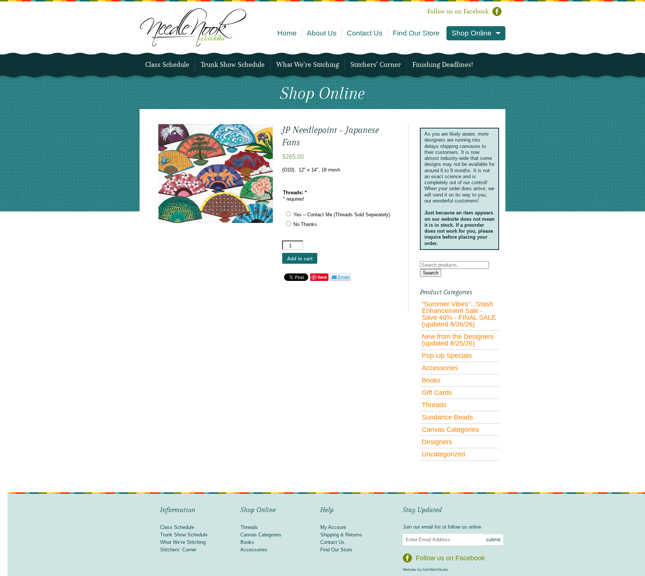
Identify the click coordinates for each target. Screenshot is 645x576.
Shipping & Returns (341, 535)
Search (430, 273)
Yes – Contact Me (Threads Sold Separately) (341, 214)
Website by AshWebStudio (425, 569)
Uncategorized (443, 454)
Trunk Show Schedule (233, 65)
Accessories (440, 368)
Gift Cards (437, 392)
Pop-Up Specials (447, 355)
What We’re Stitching (307, 65)
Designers (437, 442)
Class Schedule (167, 65)
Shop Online (472, 33)
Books (431, 380)
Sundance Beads (447, 417)
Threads (434, 405)
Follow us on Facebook (458, 11)
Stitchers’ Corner (375, 65)
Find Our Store (416, 33)
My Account (333, 527)
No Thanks (305, 224)
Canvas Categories (450, 429)
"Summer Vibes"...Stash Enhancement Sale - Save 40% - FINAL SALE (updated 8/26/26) (459, 314)
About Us (322, 33)
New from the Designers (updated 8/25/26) (458, 340)
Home (287, 33)
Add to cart (299, 258)
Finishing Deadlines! (442, 65)
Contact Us (365, 33)
